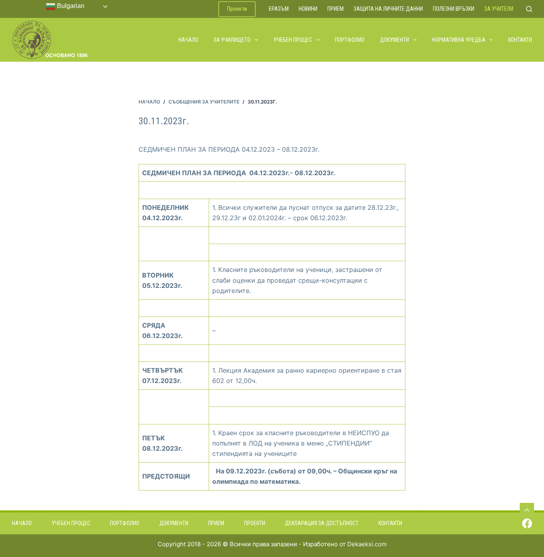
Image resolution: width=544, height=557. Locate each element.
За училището (231, 40)
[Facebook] (527, 523)
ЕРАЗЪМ (279, 9)
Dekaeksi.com (367, 544)
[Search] (529, 9)
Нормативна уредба (458, 40)
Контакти (520, 40)
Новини (308, 9)
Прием (335, 9)
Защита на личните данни (388, 9)
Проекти (237, 9)
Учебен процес (293, 40)
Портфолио (349, 40)
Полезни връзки (453, 9)
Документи (394, 40)
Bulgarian (69, 5)
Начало (188, 40)
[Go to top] (527, 510)
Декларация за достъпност (321, 523)
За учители (498, 9)
